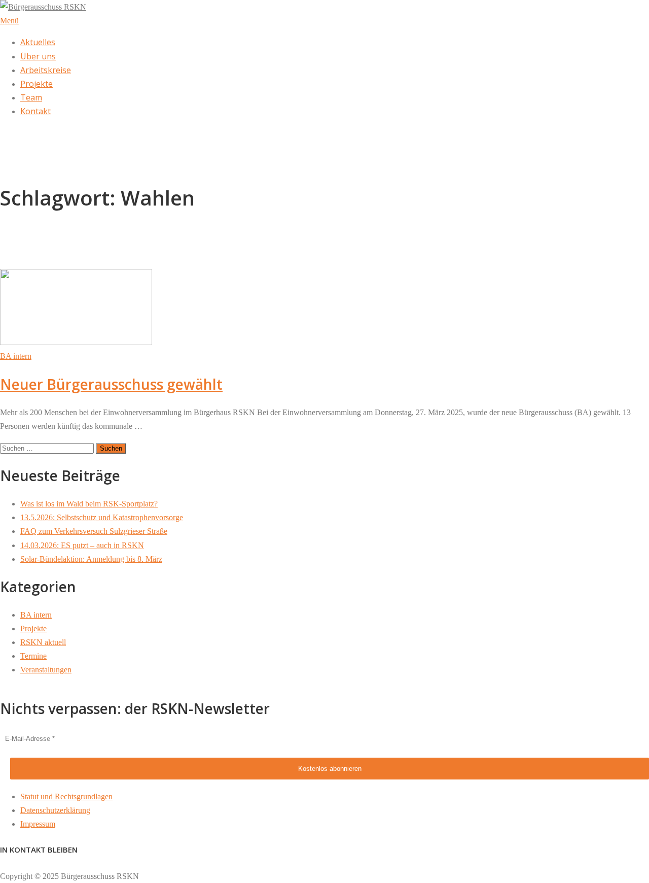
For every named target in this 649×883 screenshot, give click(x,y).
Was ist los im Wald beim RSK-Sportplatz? (89, 503)
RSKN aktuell (43, 642)
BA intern (15, 356)
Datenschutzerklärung (55, 810)
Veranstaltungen (45, 669)
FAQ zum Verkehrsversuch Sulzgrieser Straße (93, 531)
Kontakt (35, 111)
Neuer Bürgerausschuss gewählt (111, 384)
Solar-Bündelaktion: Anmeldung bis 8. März (91, 559)
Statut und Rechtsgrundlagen (66, 796)
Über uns (38, 56)
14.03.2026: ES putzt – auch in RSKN (82, 545)
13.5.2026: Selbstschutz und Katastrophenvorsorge (101, 517)
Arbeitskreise (45, 70)
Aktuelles (37, 42)
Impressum (37, 824)
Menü (9, 20)
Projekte (36, 83)
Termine (33, 656)
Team (31, 97)
